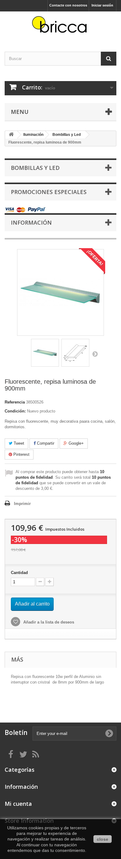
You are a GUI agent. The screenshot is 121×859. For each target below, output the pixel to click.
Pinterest (20, 454)
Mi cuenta (18, 803)
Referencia (15, 402)
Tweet (18, 443)
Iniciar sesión (102, 5)
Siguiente (95, 354)
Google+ (75, 443)
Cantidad (19, 572)
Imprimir (22, 503)
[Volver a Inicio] (11, 135)
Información (31, 222)
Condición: (15, 411)
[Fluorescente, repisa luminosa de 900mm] (45, 352)
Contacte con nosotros (68, 5)
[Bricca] (60, 26)
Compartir (45, 443)
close (102, 839)
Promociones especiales (49, 192)
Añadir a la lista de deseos (48, 622)
